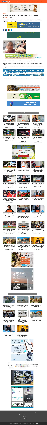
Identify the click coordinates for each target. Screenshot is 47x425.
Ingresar (36, 412)
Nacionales (37, 1)
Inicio (17, 1)
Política (24, 210)
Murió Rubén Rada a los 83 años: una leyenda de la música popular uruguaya (9, 215)
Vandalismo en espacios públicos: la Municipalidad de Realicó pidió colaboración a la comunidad (8, 305)
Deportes (20, 1)
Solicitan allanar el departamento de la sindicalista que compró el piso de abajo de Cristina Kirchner (38, 246)
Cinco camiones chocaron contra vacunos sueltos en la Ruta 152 (38, 184)
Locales (25, 1)
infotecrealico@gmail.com (23, 418)
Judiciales (9, 195)
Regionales (29, 1)
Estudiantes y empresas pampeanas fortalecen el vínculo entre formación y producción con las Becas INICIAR (23, 231)
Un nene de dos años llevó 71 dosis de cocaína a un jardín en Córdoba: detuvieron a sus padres (23, 124)
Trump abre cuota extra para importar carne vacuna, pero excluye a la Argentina (38, 170)
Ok (36, 423)
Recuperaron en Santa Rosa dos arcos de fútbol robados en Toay (9, 138)
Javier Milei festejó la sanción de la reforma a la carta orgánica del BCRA (38, 215)
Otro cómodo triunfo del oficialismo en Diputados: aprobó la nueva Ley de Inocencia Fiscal (38, 231)
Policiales (33, 1)
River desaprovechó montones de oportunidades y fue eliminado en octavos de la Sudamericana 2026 (9, 231)
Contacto (11, 412)
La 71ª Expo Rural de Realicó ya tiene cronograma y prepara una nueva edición (9, 170)
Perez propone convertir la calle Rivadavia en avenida (38, 198)
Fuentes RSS (30, 412)
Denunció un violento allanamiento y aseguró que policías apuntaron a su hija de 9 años (38, 139)
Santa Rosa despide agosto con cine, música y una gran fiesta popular (9, 246)
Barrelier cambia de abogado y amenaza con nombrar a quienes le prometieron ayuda (9, 199)
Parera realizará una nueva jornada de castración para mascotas (23, 169)
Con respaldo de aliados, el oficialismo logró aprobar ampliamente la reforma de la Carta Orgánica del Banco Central (23, 215)
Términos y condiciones (24, 412)
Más (41, 1)
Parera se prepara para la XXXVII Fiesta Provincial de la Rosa (23, 198)
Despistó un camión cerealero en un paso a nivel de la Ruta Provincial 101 (22, 305)
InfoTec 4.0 (6, 17)
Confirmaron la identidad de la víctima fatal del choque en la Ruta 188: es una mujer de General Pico (23, 139)
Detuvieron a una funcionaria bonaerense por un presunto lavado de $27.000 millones (38, 124)
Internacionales (38, 166)
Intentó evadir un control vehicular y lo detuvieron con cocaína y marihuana (9, 124)
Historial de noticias (16, 412)
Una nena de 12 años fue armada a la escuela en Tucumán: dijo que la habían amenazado (9, 185)
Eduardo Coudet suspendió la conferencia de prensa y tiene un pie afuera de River (23, 185)
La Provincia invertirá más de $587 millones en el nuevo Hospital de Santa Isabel (23, 246)
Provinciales (37, 180)
